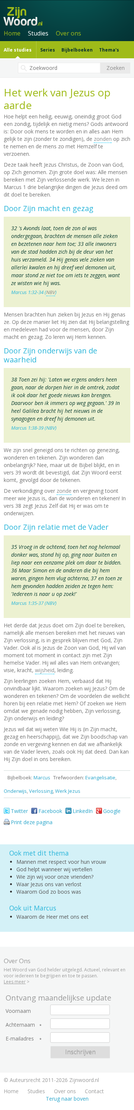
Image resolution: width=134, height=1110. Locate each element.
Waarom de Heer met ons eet (52, 916)
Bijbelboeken (77, 50)
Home (12, 33)
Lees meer (15, 981)
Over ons (68, 33)
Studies (38, 33)
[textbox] (59, 67)
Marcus (42, 777)
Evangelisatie (100, 777)
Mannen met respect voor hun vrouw (61, 861)
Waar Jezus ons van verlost (49, 884)
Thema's (109, 50)
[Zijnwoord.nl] (68, 15)
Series (47, 50)
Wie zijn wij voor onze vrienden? (54, 876)
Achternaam (20, 1024)
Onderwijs (15, 791)
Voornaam (18, 1011)
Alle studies (18, 50)
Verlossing (41, 791)
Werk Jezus (67, 791)
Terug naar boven (67, 1098)
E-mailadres (20, 1038)
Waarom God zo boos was (48, 891)
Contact (94, 1091)
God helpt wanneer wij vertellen (54, 869)
